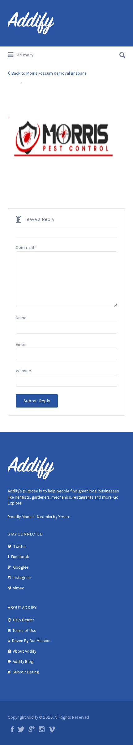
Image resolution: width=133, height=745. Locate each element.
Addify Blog (23, 661)
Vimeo (18, 588)
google (31, 729)
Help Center (23, 620)
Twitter (19, 546)
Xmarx (64, 516)
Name (21, 317)
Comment (26, 247)
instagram (42, 729)
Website (23, 370)
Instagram (22, 577)
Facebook (20, 556)
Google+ (20, 567)
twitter (21, 729)
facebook (12, 729)
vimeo (52, 729)
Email (21, 344)
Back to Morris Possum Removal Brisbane (49, 73)
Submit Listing (26, 672)
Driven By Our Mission (31, 640)
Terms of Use (24, 630)
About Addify (24, 651)
